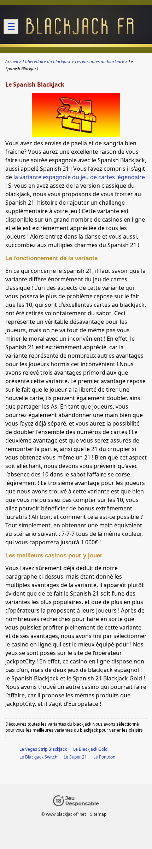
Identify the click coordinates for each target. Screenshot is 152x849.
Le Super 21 (75, 757)
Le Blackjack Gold (90, 749)
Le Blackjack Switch (38, 757)
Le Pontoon (104, 757)
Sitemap (98, 814)
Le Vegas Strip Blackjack (43, 749)
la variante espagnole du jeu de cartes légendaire (79, 177)
